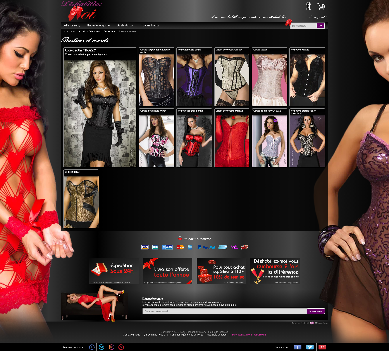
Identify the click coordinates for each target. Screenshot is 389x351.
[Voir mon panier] (321, 6)
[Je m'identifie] (308, 9)
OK (320, 25)
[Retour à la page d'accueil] (82, 11)
